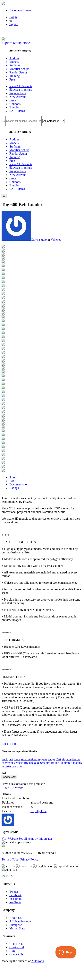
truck (5, 759)
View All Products (20, 86)
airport (50, 762)
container (31, 759)
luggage (42, 759)
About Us (15, 917)
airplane (66, 759)
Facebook (15, 895)
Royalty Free (38, 811)
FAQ (12, 481)
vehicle (18, 762)
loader (76, 759)
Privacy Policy (29, 859)
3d (61, 762)
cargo (51, 759)
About (13, 477)
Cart (58, 759)
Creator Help (17, 947)
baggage (34, 762)
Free (12, 79)
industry (7, 766)
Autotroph (37, 961)
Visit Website (10, 838)
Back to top (9, 743)
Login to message (12, 787)
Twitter (13, 891)
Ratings (14, 488)
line (57, 762)
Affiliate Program (20, 921)
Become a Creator (20, 10)
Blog (12, 950)
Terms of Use (10, 859)
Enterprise (15, 925)
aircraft (68, 762)
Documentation (18, 484)
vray (15, 766)
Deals (12, 100)
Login (13, 17)
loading (77, 762)
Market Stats (17, 928)
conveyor (7, 762)
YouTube (15, 902)
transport (19, 759)
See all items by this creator (35, 838)
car (20, 766)
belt (11, 759)
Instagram (15, 898)
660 (42, 762)
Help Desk (16, 943)
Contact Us (16, 954)
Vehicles (56, 239)
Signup (13, 24)
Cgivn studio (39, 239)
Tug (25, 762)
